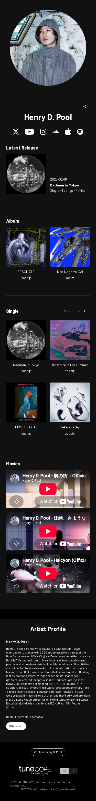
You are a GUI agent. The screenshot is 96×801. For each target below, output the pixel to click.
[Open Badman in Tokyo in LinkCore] (26, 174)
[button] (85, 107)
